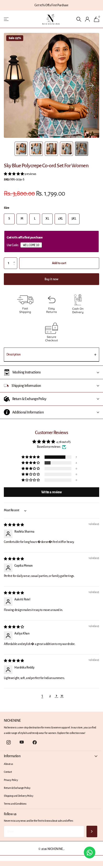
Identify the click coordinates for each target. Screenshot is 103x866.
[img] (14, 525)
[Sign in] (87, 19)
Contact (8, 771)
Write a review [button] (51, 492)
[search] (78, 19)
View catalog (6, 19)
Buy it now (54, 279)
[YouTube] (21, 742)
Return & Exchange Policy (17, 787)
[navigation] (21, 149)
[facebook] (35, 742)
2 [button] (50, 695)
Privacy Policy (11, 780)
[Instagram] (8, 742)
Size (6, 207)
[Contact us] (89, 852)
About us (8, 763)
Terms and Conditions (15, 803)
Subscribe (91, 831)
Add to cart (59, 263)
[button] (91, 85)
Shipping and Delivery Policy (18, 795)
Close (50, 756)
